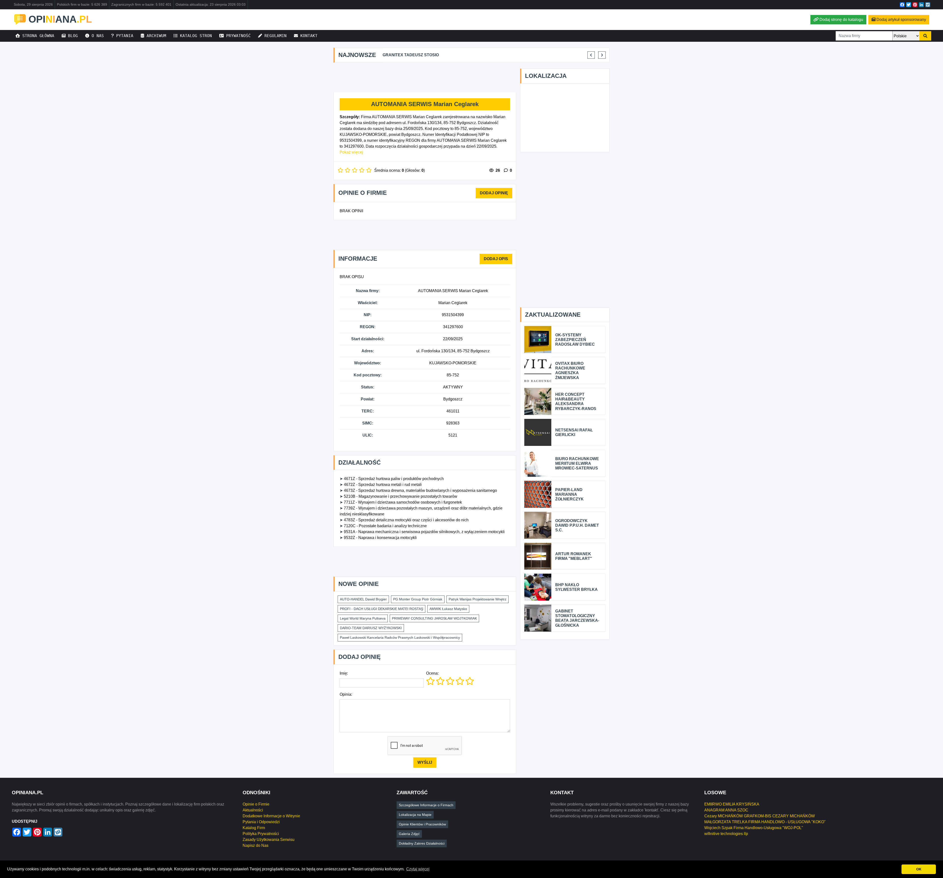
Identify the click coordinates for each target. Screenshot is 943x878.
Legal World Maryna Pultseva (363, 618)
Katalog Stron (195, 35)
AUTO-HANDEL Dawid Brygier (363, 599)
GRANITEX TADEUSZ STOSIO (411, 55)
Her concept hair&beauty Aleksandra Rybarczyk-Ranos (575, 401)
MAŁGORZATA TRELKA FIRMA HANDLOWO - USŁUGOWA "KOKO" (765, 822)
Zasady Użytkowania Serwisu (268, 839)
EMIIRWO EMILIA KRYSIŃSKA (731, 804)
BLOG (72, 35)
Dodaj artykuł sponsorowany (901, 19)
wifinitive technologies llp (726, 834)
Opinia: (346, 694)
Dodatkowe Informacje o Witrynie (271, 816)
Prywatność (237, 35)
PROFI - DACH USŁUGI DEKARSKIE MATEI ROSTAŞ (381, 609)
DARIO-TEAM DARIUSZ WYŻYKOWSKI (371, 628)
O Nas (96, 35)
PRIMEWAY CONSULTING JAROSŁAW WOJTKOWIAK (434, 618)
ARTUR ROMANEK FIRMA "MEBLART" (573, 556)
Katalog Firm (254, 828)
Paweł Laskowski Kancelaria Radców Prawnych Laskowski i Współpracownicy (400, 637)
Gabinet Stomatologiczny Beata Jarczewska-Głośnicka (577, 618)
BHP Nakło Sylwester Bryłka (576, 587)
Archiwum (155, 35)
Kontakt (308, 35)
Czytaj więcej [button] (418, 869)
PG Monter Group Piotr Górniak (417, 599)
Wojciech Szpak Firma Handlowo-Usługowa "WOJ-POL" (753, 828)
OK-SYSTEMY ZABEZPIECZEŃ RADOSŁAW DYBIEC (575, 339)
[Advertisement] (424, 78)
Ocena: (432, 673)
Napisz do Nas (255, 845)
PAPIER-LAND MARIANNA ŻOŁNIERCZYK (569, 494)
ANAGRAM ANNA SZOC (726, 810)
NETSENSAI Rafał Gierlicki (574, 432)
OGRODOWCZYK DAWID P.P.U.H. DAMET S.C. (577, 525)
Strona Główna (37, 35)
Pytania (123, 35)
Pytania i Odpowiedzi (261, 822)
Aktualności (253, 810)
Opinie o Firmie (256, 804)
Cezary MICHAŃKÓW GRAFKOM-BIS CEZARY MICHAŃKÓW (759, 816)
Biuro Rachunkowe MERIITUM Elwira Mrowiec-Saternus (577, 463)
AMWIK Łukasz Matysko (448, 609)
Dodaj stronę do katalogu (841, 19)
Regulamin (274, 35)
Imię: (344, 673)
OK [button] (918, 869)
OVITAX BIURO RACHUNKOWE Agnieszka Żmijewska (570, 370)
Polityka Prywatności (261, 834)
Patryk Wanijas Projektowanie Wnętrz (477, 599)
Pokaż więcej (351, 152)
